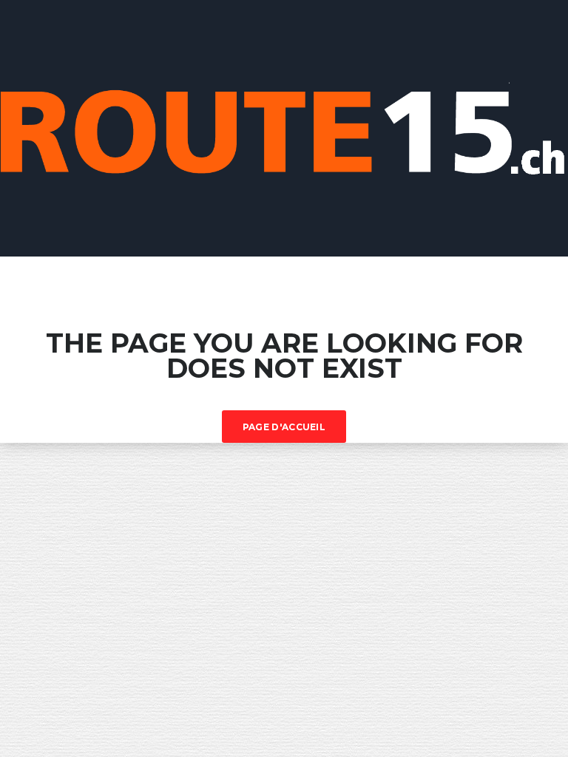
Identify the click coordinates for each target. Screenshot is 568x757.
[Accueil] (284, 127)
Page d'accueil (284, 426)
